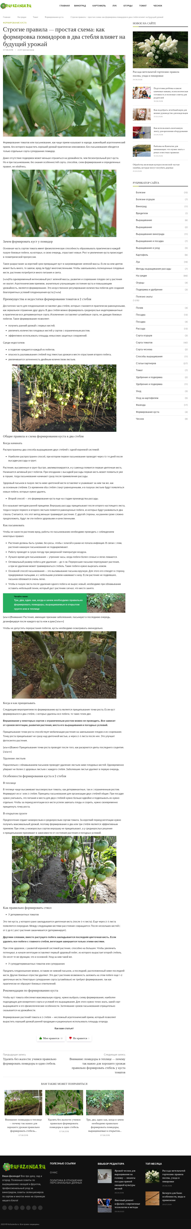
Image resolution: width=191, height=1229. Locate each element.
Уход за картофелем (162, 398)
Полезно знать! (144, 296)
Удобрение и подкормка (162, 377)
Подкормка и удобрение (162, 289)
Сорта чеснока (162, 349)
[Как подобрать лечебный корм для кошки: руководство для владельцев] (142, 114)
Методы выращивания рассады (162, 268)
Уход (162, 391)
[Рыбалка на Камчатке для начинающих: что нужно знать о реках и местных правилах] (142, 151)
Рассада (162, 328)
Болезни (162, 192)
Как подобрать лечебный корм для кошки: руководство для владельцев (171, 111)
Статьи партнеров (162, 363)
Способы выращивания (162, 356)
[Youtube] (22, 1208)
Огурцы (128, 5)
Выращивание (162, 220)
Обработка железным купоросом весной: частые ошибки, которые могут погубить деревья (156, 166)
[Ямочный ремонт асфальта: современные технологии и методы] (105, 1206)
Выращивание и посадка (162, 241)
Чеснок (157, 5)
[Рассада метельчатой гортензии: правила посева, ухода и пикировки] (160, 49)
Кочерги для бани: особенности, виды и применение (173, 1197)
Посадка (162, 314)
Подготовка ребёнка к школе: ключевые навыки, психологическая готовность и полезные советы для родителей (171, 93)
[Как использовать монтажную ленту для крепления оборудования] (142, 133)
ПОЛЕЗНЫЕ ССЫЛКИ (63, 1163)
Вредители (162, 213)
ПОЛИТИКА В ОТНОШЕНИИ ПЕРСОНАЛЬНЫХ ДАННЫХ (66, 1181)
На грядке (21, 17)
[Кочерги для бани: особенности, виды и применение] (152, 1198)
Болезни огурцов (162, 199)
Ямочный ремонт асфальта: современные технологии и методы (127, 1204)
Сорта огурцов (162, 335)
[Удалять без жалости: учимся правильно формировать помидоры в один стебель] (64, 1102)
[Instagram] (16, 1208)
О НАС (54, 1172)
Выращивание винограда (162, 234)
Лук (115, 5)
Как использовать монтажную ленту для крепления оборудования (171, 130)
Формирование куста (54, 17)
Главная (65, 5)
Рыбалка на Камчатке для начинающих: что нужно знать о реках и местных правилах (169, 149)
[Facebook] (4, 1208)
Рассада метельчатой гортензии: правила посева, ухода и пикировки (156, 73)
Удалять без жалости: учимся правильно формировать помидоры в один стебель (64, 1123)
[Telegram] (34, 1208)
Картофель (99, 5)
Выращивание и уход (162, 248)
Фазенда (162, 405)
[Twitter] (10, 1208)
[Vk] (28, 1208)
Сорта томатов (162, 342)
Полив (162, 307)
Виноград (80, 5)
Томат (143, 5)
